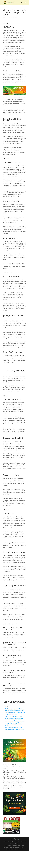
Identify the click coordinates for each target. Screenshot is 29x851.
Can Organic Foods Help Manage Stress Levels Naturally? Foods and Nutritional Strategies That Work (14, 718)
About (7, 847)
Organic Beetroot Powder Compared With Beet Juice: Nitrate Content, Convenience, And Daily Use (14, 772)
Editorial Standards (15, 847)
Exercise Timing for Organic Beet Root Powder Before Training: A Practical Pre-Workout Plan (13, 787)
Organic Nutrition (12, 17)
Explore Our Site (18, 849)
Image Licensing (16, 845)
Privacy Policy (7, 845)
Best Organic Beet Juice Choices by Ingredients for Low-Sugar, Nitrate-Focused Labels (14, 766)
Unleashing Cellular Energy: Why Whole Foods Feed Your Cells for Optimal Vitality (15, 723)
